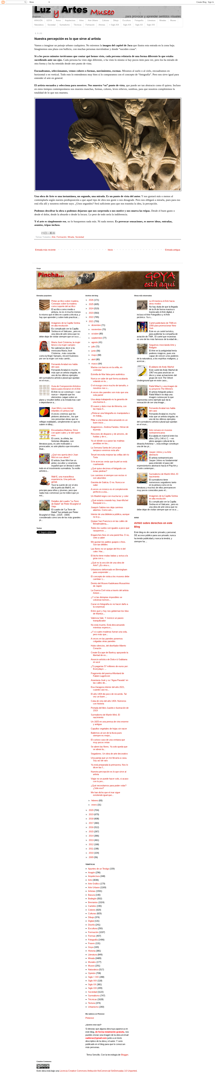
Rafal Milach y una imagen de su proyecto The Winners (163, 387)
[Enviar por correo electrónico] (42, 233)
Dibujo (115, 20)
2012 (91, 844)
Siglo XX (139, 25)
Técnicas (77, 25)
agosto (94, 342)
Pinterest (89, 1018)
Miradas (162, 20)
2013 (91, 840)
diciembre (96, 325)
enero (94, 804)
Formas (92, 936)
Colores (92, 910)
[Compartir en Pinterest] (53, 233)
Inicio (110, 249)
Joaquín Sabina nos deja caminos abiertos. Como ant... (107, 508)
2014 (91, 835)
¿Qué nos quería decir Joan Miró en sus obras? (64, 456)
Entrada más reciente (45, 249)
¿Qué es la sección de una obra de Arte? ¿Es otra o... (107, 564)
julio (93, 346)
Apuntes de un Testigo (98, 868)
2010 (91, 853)
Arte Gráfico (94, 883)
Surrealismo (65, 25)
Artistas (102, 25)
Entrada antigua (172, 249)
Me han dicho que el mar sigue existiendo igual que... (105, 793)
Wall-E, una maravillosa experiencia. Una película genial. (63, 479)
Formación (90, 25)
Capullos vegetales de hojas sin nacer (109, 728)
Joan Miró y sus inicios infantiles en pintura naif (62, 409)
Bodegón (92, 898)
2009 (91, 857)
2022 (91, 317)
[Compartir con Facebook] (51, 233)
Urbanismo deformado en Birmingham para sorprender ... (109, 570)
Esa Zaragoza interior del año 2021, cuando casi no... (108, 688)
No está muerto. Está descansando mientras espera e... (108, 626)
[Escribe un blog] (45, 233)
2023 (91, 313)
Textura (91, 1003)
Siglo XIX (127, 25)
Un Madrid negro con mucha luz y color (109, 496)
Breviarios (93, 902)
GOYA (49, 20)
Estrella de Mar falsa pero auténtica (107, 374)
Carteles (92, 906)
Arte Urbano (93, 20)
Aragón (91, 872)
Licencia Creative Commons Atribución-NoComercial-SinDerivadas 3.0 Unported (98, 1071)
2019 (91, 814)
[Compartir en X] (48, 233)
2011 (91, 848)
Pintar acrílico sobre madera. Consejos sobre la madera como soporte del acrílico (65, 303)
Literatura (151, 20)
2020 (91, 810)
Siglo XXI (151, 25)
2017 (91, 823)
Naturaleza (38, 25)
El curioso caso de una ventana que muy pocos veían (108, 741)
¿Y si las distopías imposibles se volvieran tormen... (106, 598)
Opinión (91, 973)
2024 (91, 308)
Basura (91, 895)
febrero (95, 800)
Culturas (105, 20)
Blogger (124, 1054)
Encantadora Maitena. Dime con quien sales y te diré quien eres (65, 433)
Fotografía (139, 20)
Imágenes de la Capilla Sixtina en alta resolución (65, 324)
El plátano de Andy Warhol (161, 367)
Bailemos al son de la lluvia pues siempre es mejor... (106, 734)
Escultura (127, 20)
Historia (91, 951)
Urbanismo (93, 1007)
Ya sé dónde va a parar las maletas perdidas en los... (107, 442)
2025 (91, 304)
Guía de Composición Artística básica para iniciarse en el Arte (65, 387)
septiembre (97, 338)
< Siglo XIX (114, 25)
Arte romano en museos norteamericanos (160, 431)
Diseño (91, 924)
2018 (91, 818)
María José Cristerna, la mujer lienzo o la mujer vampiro (65, 343)
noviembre (96, 329)
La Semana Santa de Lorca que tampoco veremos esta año (106, 448)
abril (93, 359)
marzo (94, 363)
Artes (81, 20)
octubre (95, 333)
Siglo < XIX (93, 977)
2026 (91, 300)
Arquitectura (70, 20)
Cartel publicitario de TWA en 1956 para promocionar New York (162, 325)
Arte (53, 237)
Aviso (58, 20)
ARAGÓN (38, 20)
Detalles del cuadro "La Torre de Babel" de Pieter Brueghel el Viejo (66, 504)
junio (93, 350)
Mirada (71, 237)
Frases (91, 943)
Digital (91, 921)
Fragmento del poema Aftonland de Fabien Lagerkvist (107, 674)
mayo (94, 355)
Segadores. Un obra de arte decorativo (109, 753)
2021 (91, 321)
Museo (173, 20)
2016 (91, 827)
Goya (90, 947)
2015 (91, 831)
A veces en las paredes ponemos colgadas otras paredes (107, 639)
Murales (92, 962)
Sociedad (51, 25)
